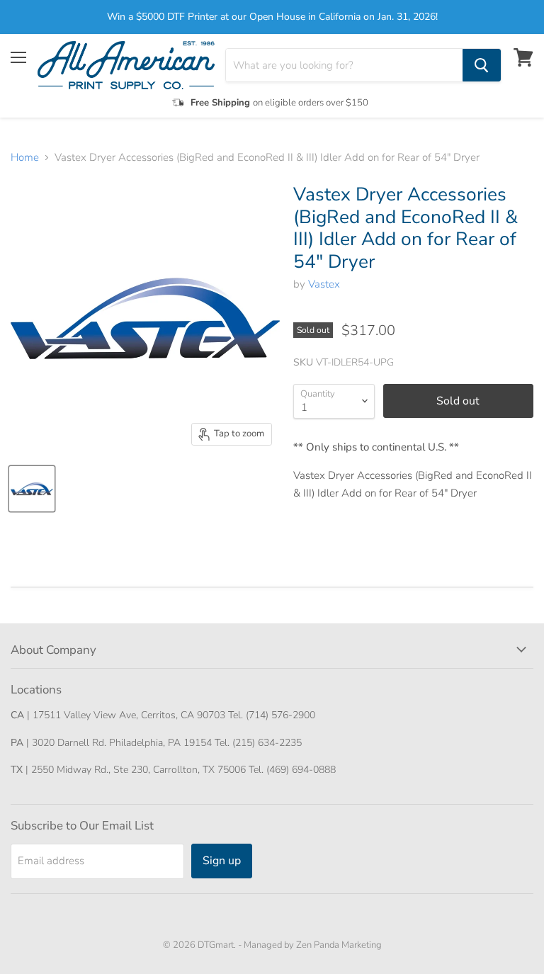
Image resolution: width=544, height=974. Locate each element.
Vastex (324, 284)
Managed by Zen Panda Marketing (313, 945)
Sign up (222, 860)
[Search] (482, 65)
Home (25, 158)
